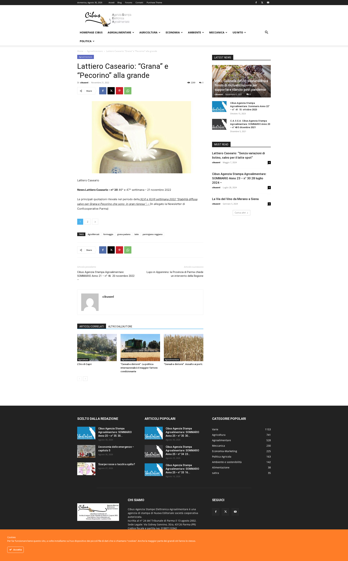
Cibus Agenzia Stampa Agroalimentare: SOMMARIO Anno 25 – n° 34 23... (182, 450)
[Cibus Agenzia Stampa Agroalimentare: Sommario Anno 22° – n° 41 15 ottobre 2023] (219, 106)
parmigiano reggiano (153, 234)
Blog (119, 2)
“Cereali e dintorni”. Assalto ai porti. (183, 364)
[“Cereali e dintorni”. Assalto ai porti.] (183, 347)
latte (136, 234)
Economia (173, 32)
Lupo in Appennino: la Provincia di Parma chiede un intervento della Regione (175, 274)
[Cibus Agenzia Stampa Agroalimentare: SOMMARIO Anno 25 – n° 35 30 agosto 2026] (86, 433)
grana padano (123, 234)
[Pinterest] (119, 90)
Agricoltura (148, 32)
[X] (262, 2)
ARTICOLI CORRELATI (91, 326)
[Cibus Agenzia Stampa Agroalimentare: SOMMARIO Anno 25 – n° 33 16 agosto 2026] (154, 469)
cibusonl (84, 82)
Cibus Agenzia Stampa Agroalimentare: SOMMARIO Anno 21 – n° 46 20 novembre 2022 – (105, 275)
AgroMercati (93, 234)
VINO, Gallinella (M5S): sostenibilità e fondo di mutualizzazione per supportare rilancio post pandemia (241, 85)
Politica (86, 41)
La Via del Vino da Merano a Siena (235, 199)
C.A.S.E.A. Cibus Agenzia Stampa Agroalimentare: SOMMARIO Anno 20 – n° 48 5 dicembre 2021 (250, 124)
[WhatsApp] (127, 90)
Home (80, 51)
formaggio (108, 234)
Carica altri (240, 212)
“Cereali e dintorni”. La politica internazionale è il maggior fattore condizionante (139, 368)
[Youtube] (268, 2)
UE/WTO (238, 32)
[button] (266, 32)
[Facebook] (256, 2)
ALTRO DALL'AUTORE (120, 326)
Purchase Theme (154, 2)
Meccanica (216, 32)
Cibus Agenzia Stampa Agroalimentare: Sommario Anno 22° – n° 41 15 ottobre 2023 (250, 106)
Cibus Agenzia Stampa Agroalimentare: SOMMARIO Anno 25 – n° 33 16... (182, 469)
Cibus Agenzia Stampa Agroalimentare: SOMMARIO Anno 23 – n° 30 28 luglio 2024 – (239, 178)
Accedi (112, 2)
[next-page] (85, 378)
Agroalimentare (119, 32)
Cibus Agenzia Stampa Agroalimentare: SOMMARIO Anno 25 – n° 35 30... (115, 432)
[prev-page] (79, 378)
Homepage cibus (91, 32)
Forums (128, 2)
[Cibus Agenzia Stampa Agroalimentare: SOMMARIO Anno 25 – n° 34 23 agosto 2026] (154, 451)
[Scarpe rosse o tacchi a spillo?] (86, 468)
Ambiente (194, 32)
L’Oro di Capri (84, 364)
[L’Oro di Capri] (97, 347)
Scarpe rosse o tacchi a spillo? (116, 464)
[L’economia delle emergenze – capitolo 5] (86, 451)
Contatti (139, 2)
